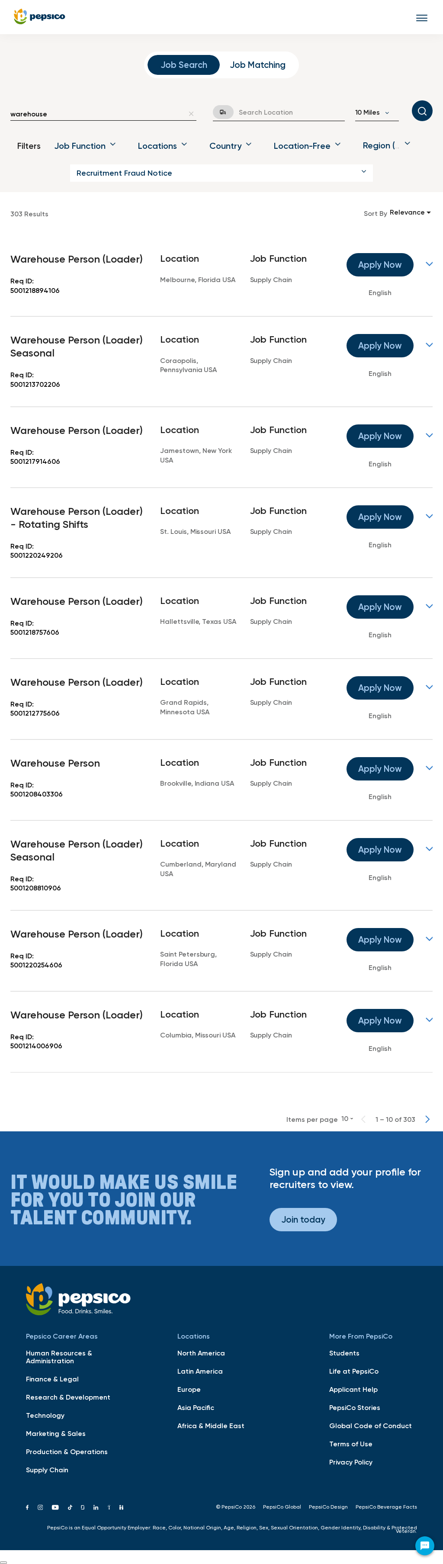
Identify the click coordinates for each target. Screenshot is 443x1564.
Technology (45, 1415)
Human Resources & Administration (59, 1357)
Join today (303, 1219)
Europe (189, 1389)
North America (201, 1353)
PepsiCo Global (282, 1507)
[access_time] (218, 112)
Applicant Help (353, 1389)
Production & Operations (67, 1451)
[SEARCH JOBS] (422, 110)
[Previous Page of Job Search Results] (363, 1119)
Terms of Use (350, 1444)
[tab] (184, 65)
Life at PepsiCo (354, 1371)
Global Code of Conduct (370, 1425)
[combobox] (97, 113)
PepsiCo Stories (354, 1407)
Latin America (200, 1371)
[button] (221, 173)
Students (344, 1353)
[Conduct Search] (422, 110)
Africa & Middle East (210, 1425)
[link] (221, 276)
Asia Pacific (195, 1407)
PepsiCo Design (328, 1507)
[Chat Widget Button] (424, 1545)
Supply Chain (47, 1470)
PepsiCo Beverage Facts (386, 1507)
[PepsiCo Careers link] (39, 17)
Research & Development (68, 1397)
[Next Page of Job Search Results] (427, 1119)
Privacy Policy (350, 1462)
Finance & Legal (52, 1379)
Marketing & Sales (56, 1433)
